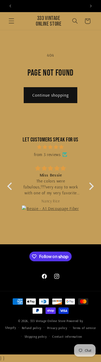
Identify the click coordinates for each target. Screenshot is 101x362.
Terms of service (84, 328)
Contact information (67, 336)
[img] (50, 147)
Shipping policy (36, 336)
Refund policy (32, 328)
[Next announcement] (91, 6)
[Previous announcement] (10, 6)
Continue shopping (50, 95)
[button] (11, 21)
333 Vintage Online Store (48, 321)
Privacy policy (57, 328)
